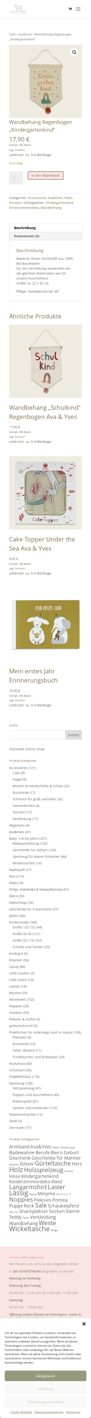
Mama (33, 1194)
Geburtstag (18, 902)
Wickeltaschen (24, 863)
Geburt (71, 1152)
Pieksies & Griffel (22, 1019)
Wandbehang (51, 207)
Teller (26, 1217)
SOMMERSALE (20, 1076)
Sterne (73, 1211)
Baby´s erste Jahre (23, 838)
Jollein (14, 915)
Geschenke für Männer (56, 1158)
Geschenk (20, 1158)
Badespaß (17, 869)
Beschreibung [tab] (25, 228)
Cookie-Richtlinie (21, 1412)
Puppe (16, 1206)
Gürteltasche (53, 1163)
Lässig (14, 966)
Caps (16, 772)
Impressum (73, 1412)
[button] (84, 1324)
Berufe (42, 1152)
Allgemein (17, 825)
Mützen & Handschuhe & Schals (38, 786)
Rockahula (17, 1063)
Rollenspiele (22, 1101)
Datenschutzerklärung (49, 1412)
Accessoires (37, 197)
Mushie (15, 993)
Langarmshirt (28, 1187)
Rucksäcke (21, 792)
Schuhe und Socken (28, 947)
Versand (20, 150)
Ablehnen (45, 1389)
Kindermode (18, 922)
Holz (16, 1169)
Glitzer (27, 1164)
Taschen (19, 812)
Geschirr (14, 1164)
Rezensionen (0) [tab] (26, 236)
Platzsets (19, 1037)
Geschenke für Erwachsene (30, 909)
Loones (14, 986)
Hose (14, 1176)
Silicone (13, 1212)
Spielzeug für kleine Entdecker (36, 856)
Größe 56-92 (22, 933)
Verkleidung (22, 818)
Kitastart (15, 202)
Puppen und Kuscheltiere (32, 1094)
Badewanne (22, 1152)
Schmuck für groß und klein (34, 799)
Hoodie (68, 1171)
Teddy (15, 1217)
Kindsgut (16, 953)
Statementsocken (22, 1114)
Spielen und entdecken (31, 1108)
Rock (29, 1206)
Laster (56, 1187)
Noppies (15, 1006)
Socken (57, 1211)
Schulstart (17, 1070)
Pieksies (42, 1200)
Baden (56, 1147)
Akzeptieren (45, 1376)
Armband (19, 1146)
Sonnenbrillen (24, 805)
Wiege (54, 1230)
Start (12, 34)
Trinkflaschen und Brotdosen (35, 1057)
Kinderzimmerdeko (24, 207)
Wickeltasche (29, 1228)
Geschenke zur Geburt (30, 850)
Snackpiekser (33, 1211)
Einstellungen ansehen (45, 1401)
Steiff (13, 1121)
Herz (77, 1164)
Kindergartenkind (59, 202)
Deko (68, 197)
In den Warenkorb (46, 175)
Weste (47, 1223)
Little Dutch (18, 979)
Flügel (17, 779)
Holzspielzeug (23, 1088)
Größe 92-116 (23, 940)
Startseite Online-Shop (27, 749)
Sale (41, 1205)
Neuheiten (17, 999)
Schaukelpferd (63, 1206)
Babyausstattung (26, 843)
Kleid (56, 1181)
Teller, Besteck (24, 1050)
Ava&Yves (25, 34)
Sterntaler (17, 1127)
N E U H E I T (63, 1194)
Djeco (13, 896)
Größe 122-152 (24, 927)
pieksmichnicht (21, 1025)
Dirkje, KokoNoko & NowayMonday (36, 889)
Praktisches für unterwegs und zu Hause (41, 1032)
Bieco (13, 876)
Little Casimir (19, 973)
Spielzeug (16, 1083)
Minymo (46, 1193)
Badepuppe (68, 1147)
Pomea (59, 1200)
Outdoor (15, 1012)
